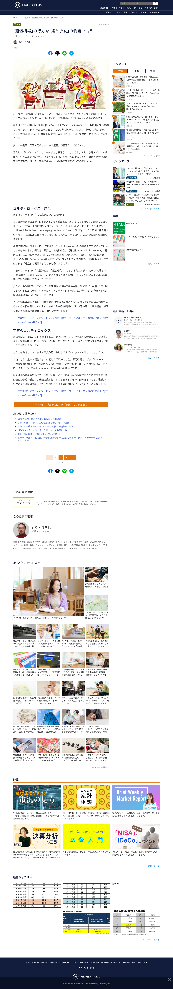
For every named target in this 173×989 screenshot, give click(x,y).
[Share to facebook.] (50, 53)
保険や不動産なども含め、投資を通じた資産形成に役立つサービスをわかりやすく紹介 (59, 437)
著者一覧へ (153, 358)
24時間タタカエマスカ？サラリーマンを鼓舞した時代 (43, 430)
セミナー (131, 8)
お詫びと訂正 (142, 962)
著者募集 (126, 962)
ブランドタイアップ (148, 8)
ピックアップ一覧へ (149, 209)
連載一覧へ (153, 866)
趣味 (142, 12)
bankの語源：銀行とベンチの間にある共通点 (39, 418)
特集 (121, 8)
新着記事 (104, 8)
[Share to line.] (64, 53)
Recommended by (97, 767)
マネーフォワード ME (86, 968)
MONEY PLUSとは (32, 962)
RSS (133, 962)
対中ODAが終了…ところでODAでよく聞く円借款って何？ (45, 426)
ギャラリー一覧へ (150, 940)
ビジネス (116, 12)
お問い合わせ (116, 962)
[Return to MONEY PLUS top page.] (28, 5)
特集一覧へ (153, 264)
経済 (16, 47)
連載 (113, 8)
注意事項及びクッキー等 (100, 962)
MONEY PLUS (18, 17)
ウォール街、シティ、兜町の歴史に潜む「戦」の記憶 (43, 422)
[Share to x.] (57, 53)
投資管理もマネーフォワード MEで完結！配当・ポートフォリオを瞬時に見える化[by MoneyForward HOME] (62, 320)
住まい (134, 12)
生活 (107, 12)
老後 (125, 12)
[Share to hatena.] (71, 53)
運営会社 (44, 962)
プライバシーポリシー (80, 962)
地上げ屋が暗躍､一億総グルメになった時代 (38, 434)
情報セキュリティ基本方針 (60, 962)
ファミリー (152, 12)
